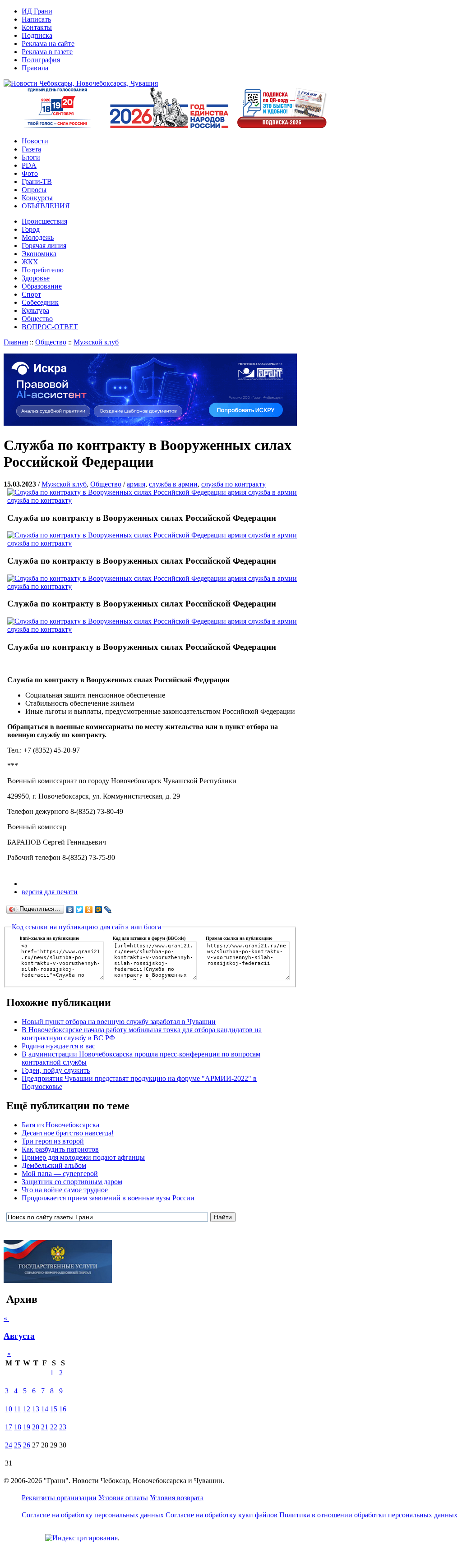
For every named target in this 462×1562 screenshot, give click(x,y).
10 (8, 1409)
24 (8, 1445)
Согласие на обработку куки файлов (221, 1515)
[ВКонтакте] (70, 909)
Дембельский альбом (54, 1165)
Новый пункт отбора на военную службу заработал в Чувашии (119, 1021)
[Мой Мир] (98, 909)
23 (62, 1427)
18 (17, 1427)
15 (53, 1409)
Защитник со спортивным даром (72, 1181)
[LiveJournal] (108, 909)
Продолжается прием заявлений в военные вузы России (108, 1198)
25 (17, 1445)
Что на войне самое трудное (65, 1190)
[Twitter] (79, 909)
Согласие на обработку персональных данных (93, 1515)
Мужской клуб (96, 342)
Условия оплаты (123, 1498)
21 (44, 1427)
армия (136, 484)
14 (44, 1409)
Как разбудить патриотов (60, 1149)
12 (26, 1409)
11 (17, 1409)
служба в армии (173, 484)
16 (62, 1409)
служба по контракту (233, 484)
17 (8, 1427)
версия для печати (50, 892)
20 (35, 1427)
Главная (16, 342)
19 (26, 1427)
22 (53, 1427)
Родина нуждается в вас (58, 1046)
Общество (50, 342)
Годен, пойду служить (56, 1070)
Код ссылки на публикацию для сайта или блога (86, 927)
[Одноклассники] (89, 909)
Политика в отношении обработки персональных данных (368, 1515)
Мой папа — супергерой (60, 1173)
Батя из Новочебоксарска (60, 1125)
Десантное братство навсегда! (68, 1133)
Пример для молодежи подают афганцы (83, 1157)
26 (26, 1445)
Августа (19, 1336)
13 (35, 1409)
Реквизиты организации (59, 1498)
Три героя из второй (53, 1141)
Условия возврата (176, 1498)
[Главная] (81, 83)
